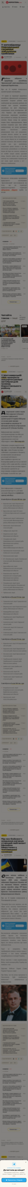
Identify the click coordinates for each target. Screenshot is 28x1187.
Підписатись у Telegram (15, 1180)
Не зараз (14, 1184)
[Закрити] (26, 1162)
